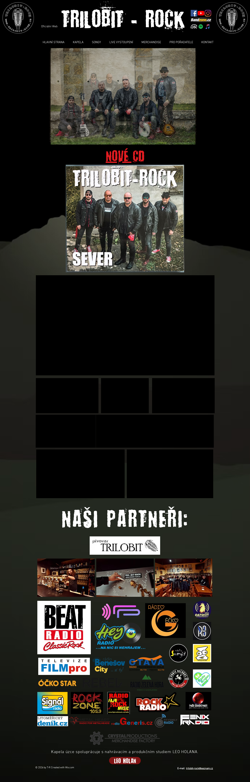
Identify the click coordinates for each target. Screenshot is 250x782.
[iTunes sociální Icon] (207, 26)
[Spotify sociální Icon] (200, 26)
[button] (123, 96)
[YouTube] (201, 13)
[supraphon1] (194, 26)
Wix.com (69, 767)
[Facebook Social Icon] (194, 13)
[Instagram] (208, 13)
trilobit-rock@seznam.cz (199, 768)
